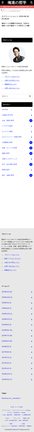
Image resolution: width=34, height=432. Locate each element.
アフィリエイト (7, 410)
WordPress (17, 412)
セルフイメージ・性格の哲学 (12, 137)
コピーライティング (18, 410)
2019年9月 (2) (6, 324)
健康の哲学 (6, 153)
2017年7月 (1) (6, 357)
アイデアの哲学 (7, 126)
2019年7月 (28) (7, 335)
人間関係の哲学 (7, 142)
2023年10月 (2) (7, 297)
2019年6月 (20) (7, 341)
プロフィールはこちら (12, 76)
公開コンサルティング (9, 159)
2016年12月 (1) (7, 374)
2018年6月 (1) (6, 346)
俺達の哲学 (17, 2)
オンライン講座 (7, 131)
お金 (7, 418)
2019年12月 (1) (7, 314)
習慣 (11, 423)
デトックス (17, 418)
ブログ (10, 412)
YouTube (5, 109)
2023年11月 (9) (7, 292)
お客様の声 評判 (7, 115)
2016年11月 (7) (7, 379)
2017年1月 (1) (6, 368)
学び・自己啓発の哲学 (9, 164)
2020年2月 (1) (6, 308)
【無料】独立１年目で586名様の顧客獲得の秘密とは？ (17, 6)
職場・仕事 (26, 418)
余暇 (23, 423)
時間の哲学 (6, 170)
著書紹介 (29, 426)
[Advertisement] (17, 204)
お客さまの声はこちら (12, 80)
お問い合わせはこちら (12, 88)
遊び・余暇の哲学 (8, 175)
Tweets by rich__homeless (10, 398)
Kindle (23, 412)
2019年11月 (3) (7, 319)
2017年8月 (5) (6, 352)
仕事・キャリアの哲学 (9, 148)
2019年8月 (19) (7, 330)
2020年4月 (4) (6, 302)
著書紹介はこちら (11, 84)
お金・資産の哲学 (8, 120)
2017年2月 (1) (6, 363)
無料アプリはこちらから (12, 258)
